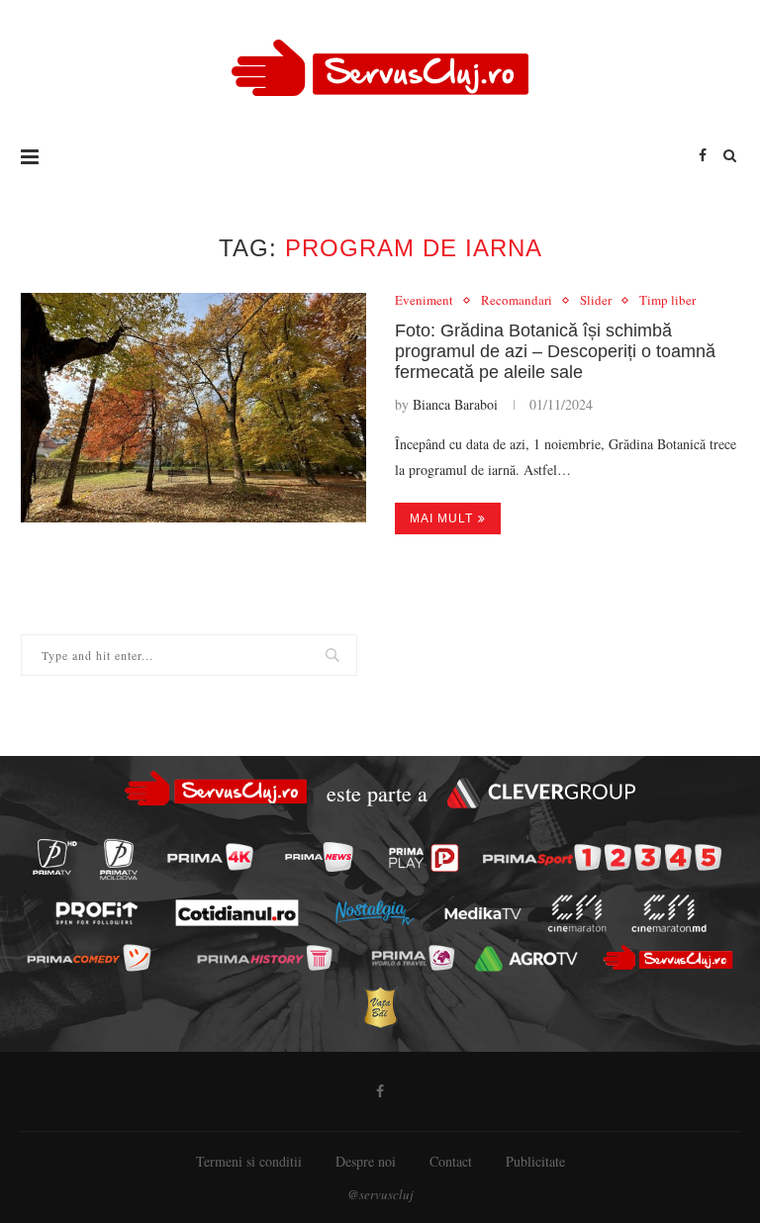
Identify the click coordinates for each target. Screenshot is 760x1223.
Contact (450, 1161)
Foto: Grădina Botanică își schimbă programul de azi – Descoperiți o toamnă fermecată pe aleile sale (555, 351)
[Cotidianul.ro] (236, 913)
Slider (596, 301)
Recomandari (516, 301)
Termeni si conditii (249, 1161)
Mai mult (441, 518)
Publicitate (535, 1161)
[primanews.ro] (318, 857)
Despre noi (365, 1161)
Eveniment (424, 301)
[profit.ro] (96, 913)
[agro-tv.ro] (526, 959)
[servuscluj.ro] (667, 957)
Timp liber (667, 301)
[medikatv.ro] (483, 913)
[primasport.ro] (602, 858)
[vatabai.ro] (379, 1007)
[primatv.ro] (54, 857)
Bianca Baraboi (455, 404)
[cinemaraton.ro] (576, 913)
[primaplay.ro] (424, 858)
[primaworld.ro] (412, 958)
